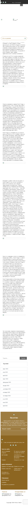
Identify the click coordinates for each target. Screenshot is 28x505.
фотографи (5, 455)
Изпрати (23, 428)
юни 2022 (5, 402)
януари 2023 (6, 385)
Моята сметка (5, 480)
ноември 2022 (6, 392)
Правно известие (6, 468)
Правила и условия (19, 466)
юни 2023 (5, 372)
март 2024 (5, 369)
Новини (22, 34)
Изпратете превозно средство (23, 19)
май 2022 (5, 405)
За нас (22, 29)
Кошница (4, 482)
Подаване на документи (8, 484)
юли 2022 (5, 399)
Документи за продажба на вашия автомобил (19, 456)
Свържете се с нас (19, 460)
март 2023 (5, 379)
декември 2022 (7, 389)
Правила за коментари (7, 466)
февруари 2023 (7, 382)
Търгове (22, 8)
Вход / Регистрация (16, 2)
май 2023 (5, 375)
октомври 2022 (7, 395)
